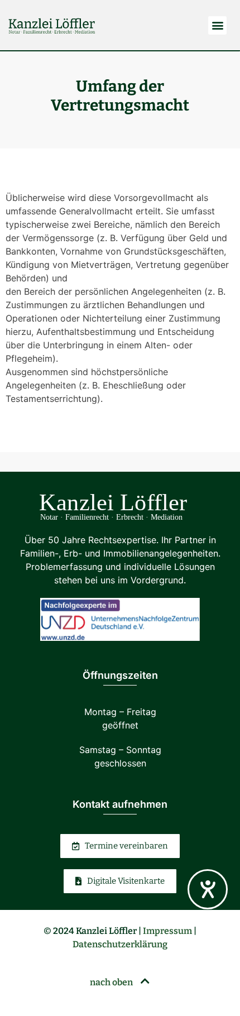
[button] (217, 25)
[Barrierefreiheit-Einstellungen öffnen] (208, 889)
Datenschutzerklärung (120, 944)
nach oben (112, 982)
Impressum (167, 931)
